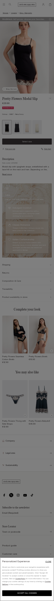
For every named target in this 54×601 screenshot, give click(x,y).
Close (48, 562)
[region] (27, 579)
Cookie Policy (20, 579)
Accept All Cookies (27, 593)
